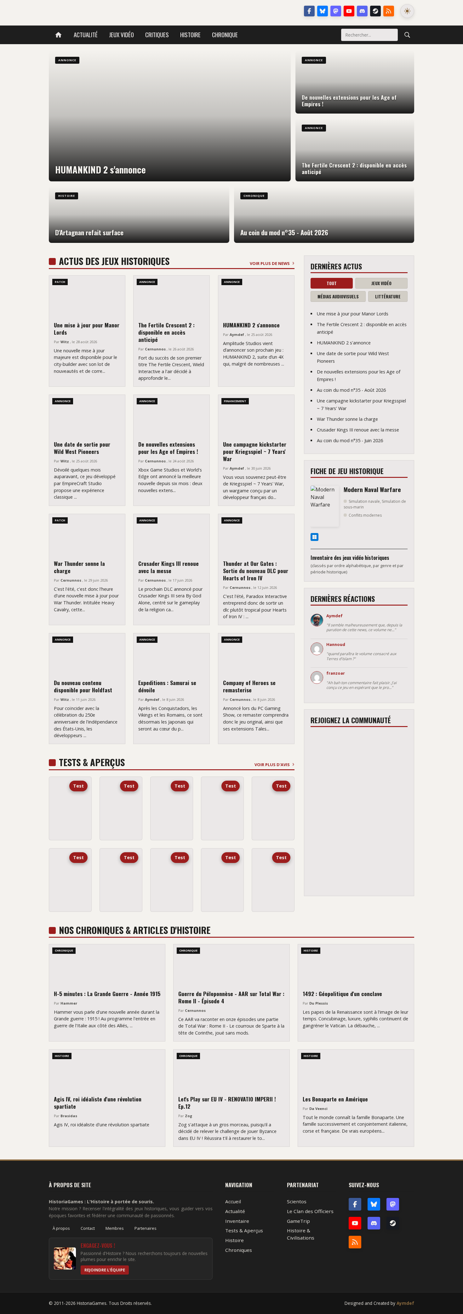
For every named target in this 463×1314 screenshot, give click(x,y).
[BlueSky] (374, 1204)
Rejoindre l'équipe (104, 1270)
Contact (88, 1228)
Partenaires (145, 1228)
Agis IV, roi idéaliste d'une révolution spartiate (97, 1102)
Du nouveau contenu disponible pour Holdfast (83, 686)
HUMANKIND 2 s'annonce (251, 325)
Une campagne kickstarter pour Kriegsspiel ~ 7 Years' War (254, 451)
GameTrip (298, 1221)
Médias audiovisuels (338, 296)
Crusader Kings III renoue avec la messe (168, 567)
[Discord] (362, 11)
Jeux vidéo (121, 34)
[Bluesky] (322, 11)
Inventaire (237, 1221)
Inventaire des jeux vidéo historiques (350, 557)
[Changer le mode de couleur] (407, 11)
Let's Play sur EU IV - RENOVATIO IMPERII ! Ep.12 (227, 1102)
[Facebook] (309, 11)
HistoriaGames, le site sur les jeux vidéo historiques (99, 11)
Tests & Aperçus (244, 1230)
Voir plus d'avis (272, 764)
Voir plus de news (270, 263)
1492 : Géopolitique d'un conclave (342, 993)
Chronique (225, 34)
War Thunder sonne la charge (79, 567)
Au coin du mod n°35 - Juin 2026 (350, 440)
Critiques (157, 34)
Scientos (296, 1201)
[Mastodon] (335, 11)
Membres (115, 1228)
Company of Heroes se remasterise (249, 686)
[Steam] (375, 11)
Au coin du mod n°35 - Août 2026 (351, 390)
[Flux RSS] (388, 11)
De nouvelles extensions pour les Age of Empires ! (168, 447)
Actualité (86, 34)
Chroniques (238, 1250)
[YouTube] (349, 11)
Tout (332, 283)
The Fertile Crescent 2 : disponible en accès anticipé (166, 332)
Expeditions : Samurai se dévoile (167, 686)
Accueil (233, 1201)
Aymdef (405, 1303)
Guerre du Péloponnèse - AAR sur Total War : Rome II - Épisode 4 (231, 997)
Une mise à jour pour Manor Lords (86, 328)
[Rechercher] (407, 35)
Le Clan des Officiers (310, 1211)
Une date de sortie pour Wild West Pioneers (82, 447)
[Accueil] (58, 35)
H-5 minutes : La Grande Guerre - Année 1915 (107, 993)
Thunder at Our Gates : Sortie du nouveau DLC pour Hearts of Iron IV (255, 570)
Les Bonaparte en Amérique (335, 1099)
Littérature (388, 296)
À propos (61, 1228)
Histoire (190, 34)
